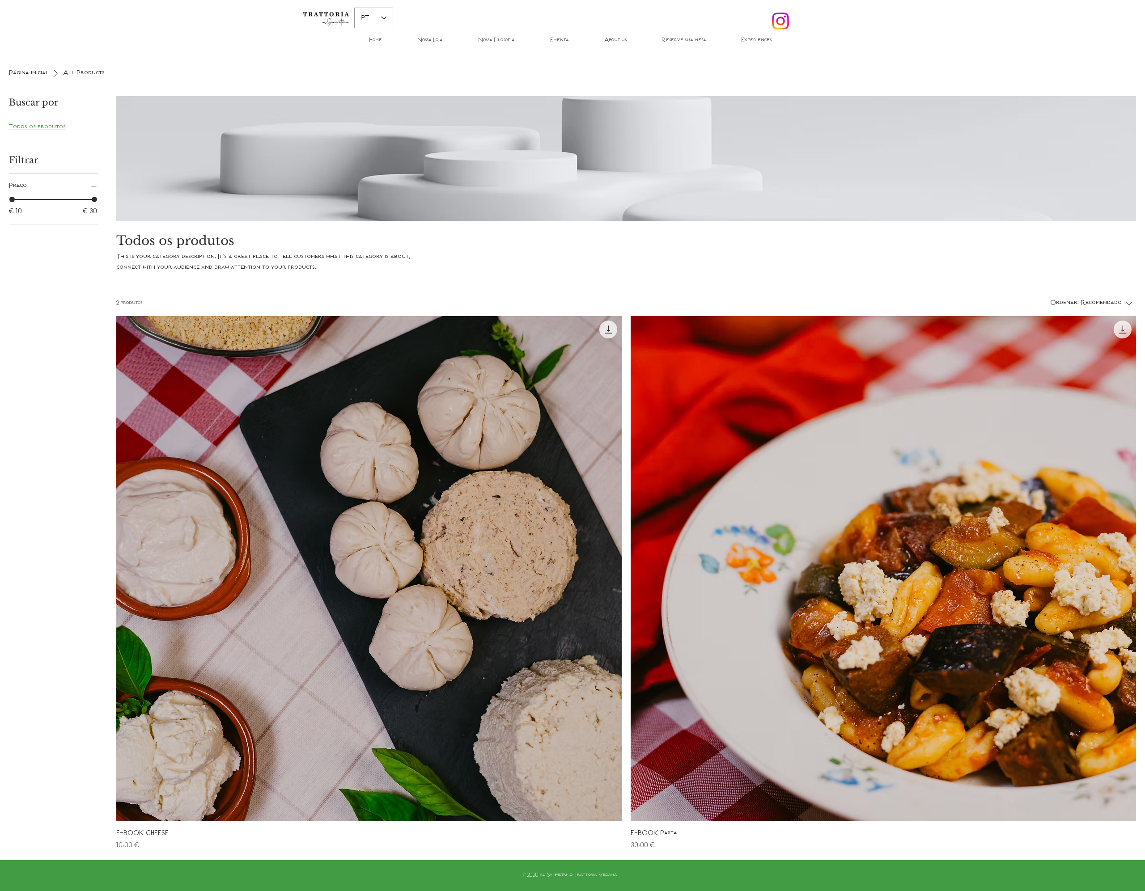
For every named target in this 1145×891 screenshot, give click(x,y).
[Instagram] (780, 21)
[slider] (12, 199)
